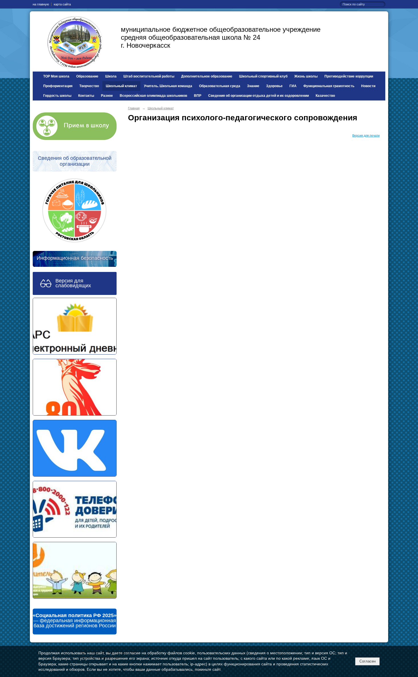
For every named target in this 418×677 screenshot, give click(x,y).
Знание (253, 86)
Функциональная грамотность (328, 86)
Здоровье (274, 86)
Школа (111, 76)
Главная (134, 108)
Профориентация (58, 86)
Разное (107, 96)
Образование (87, 76)
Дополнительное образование (206, 76)
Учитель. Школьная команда (168, 86)
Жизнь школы (306, 76)
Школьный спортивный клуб (263, 76)
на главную (41, 4)
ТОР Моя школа (56, 76)
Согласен (367, 661)
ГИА (293, 86)
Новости (368, 86)
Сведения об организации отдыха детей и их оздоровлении (258, 96)
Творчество (89, 86)
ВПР (197, 96)
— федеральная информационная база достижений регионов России (75, 620)
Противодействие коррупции (348, 76)
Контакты (86, 96)
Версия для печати (366, 135)
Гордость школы (57, 96)
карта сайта (62, 4)
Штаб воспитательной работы (148, 76)
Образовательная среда (219, 86)
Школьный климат (121, 86)
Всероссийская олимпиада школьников (153, 96)
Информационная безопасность (75, 258)
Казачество (325, 96)
